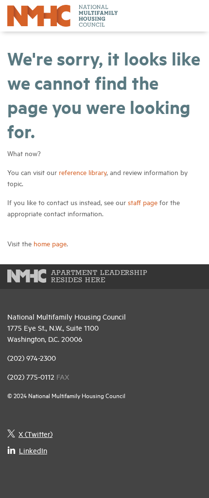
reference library (82, 172)
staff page (142, 202)
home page (50, 243)
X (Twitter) (35, 433)
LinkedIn (33, 450)
